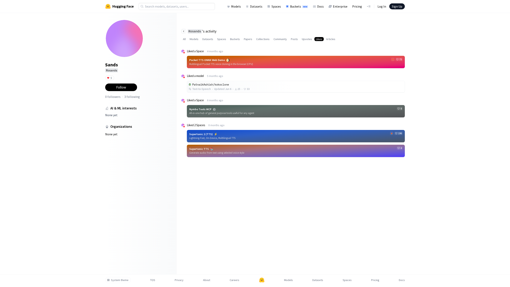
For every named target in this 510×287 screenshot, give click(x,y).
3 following (132, 97)
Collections (263, 39)
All (184, 39)
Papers (248, 39)
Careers (234, 280)
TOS (152, 280)
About (206, 280)
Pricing (357, 6)
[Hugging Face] (262, 280)
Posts (294, 39)
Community (280, 39)
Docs (320, 6)
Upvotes (307, 39)
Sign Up (397, 6)
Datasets (256, 6)
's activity (202, 31)
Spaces (276, 6)
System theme (119, 280)
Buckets (298, 6)
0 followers (113, 97)
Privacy (179, 280)
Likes (319, 39)
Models (236, 6)
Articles (330, 39)
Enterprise (340, 6)
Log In (382, 6)
